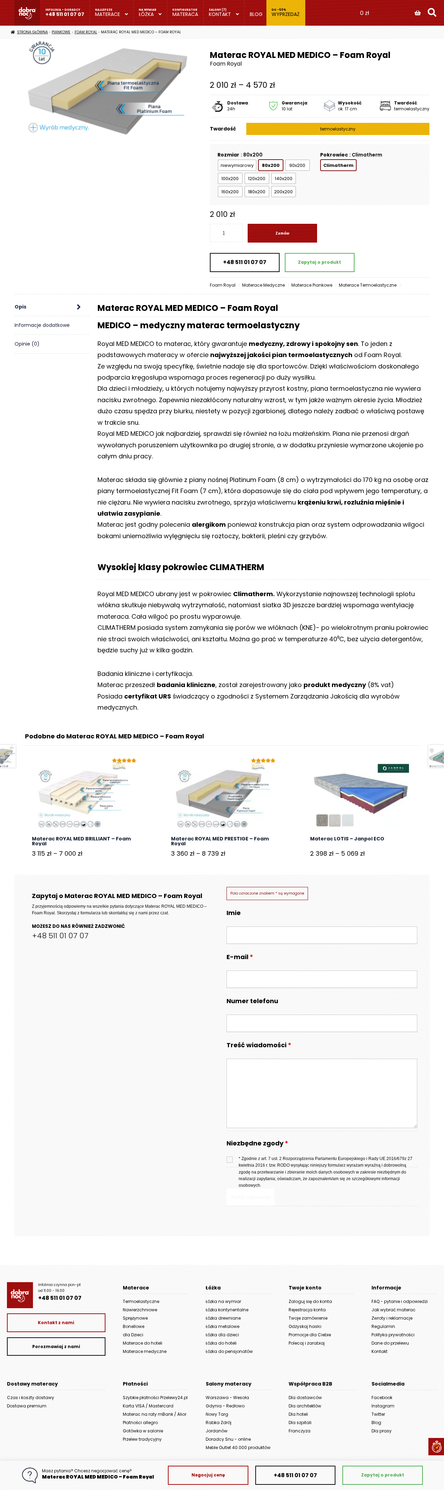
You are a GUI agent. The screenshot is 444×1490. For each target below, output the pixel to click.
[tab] (52, 307)
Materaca (185, 14)
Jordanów (217, 1431)
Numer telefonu (252, 1001)
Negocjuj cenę (208, 1475)
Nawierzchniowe (140, 1310)
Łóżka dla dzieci (222, 1335)
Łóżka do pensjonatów (229, 1351)
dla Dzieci (133, 1335)
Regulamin (383, 1326)
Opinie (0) (27, 343)
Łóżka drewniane (223, 1318)
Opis (20, 306)
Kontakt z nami (56, 1323)
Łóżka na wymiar (223, 1301)
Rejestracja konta (307, 1310)
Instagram (383, 1406)
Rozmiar (228, 154)
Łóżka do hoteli (221, 1343)
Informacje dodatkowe (42, 325)
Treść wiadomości (259, 1045)
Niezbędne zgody (257, 1144)
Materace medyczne (144, 1351)
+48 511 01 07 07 (64, 14)
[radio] (237, 165)
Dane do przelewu (390, 1343)
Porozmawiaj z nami (56, 1346)
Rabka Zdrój (218, 1422)
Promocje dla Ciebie (310, 1335)
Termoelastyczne (141, 1301)
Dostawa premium (26, 1406)
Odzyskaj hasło (305, 1326)
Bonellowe (133, 1326)
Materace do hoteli (142, 1343)
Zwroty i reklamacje (392, 1318)
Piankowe (61, 32)
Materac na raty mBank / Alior (154, 1414)
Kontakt (220, 14)
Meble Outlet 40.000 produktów (238, 1447)
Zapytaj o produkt (319, 262)
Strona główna (32, 32)
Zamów (282, 233)
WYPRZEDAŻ (286, 14)
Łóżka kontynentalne (227, 1310)
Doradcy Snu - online (228, 1439)
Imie (234, 912)
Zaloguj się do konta (310, 1301)
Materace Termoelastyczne (367, 285)
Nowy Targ (217, 1414)
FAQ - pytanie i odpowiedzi (400, 1301)
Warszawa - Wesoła (227, 1397)
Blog (256, 14)
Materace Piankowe (311, 285)
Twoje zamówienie (308, 1318)
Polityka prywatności (393, 1335)
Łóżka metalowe (222, 1326)
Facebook (382, 1397)
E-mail (240, 957)
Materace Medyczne (263, 285)
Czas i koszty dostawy (30, 1397)
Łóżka (146, 14)
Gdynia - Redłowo (225, 1406)
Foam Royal (86, 32)
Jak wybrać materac (394, 1310)
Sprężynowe (135, 1318)
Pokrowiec (334, 154)
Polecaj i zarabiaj (307, 1343)
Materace (107, 14)
